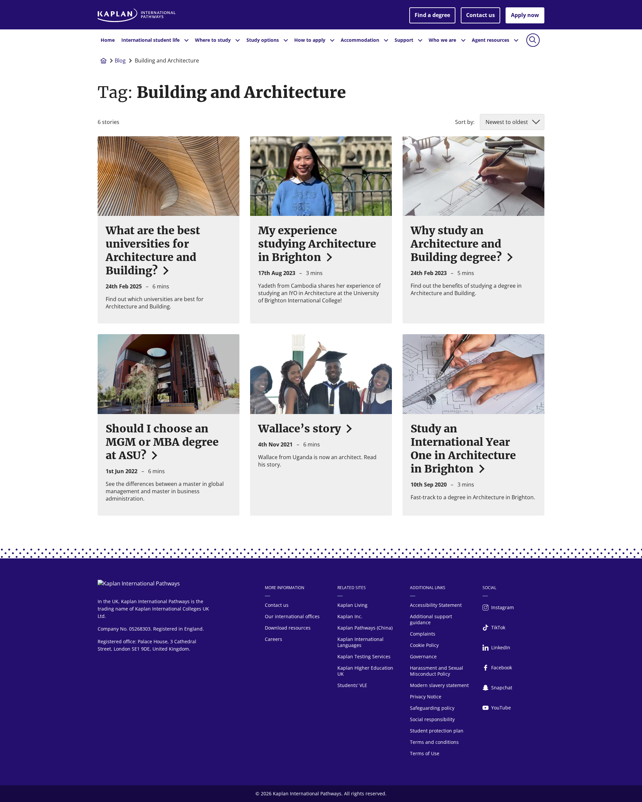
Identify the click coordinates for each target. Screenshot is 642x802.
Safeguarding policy (432, 708)
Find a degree (432, 15)
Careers (273, 639)
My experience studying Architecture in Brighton (317, 244)
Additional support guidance (431, 619)
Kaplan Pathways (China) (365, 628)
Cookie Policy (424, 645)
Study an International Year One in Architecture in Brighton (463, 449)
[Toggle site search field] (533, 40)
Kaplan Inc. (349, 616)
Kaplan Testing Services (364, 656)
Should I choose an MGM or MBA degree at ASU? (162, 442)
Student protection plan (436, 730)
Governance (423, 656)
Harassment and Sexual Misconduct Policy (436, 671)
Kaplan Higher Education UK (365, 671)
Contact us (480, 15)
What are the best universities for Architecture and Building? (153, 250)
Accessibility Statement (436, 605)
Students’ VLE (352, 685)
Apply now (525, 15)
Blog (120, 60)
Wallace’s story (300, 428)
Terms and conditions (434, 742)
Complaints (422, 634)
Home (108, 40)
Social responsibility (432, 719)
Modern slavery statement (439, 685)
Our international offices (292, 616)
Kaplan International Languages (360, 642)
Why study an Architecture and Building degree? (457, 244)
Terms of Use (424, 753)
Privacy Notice (425, 696)
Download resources (288, 628)
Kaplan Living (352, 605)
